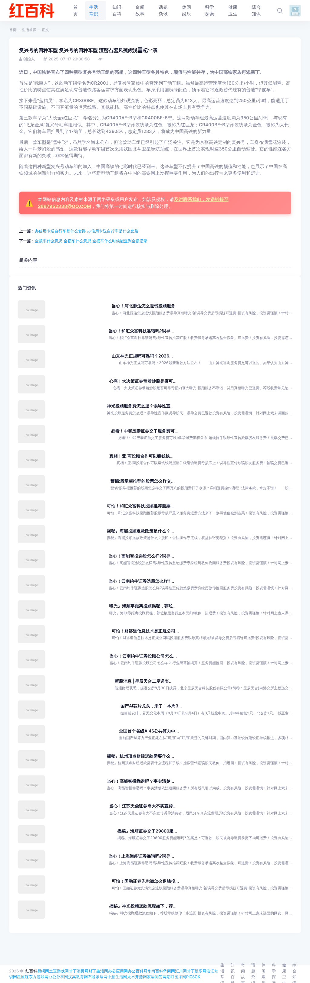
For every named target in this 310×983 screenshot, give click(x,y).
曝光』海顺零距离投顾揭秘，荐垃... (142, 605)
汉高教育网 (78, 976)
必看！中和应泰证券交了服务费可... (144, 430)
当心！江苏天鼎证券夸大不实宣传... (142, 805)
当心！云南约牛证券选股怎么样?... (141, 581)
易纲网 (43, 970)
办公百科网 (137, 970)
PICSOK (193, 976)
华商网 (169, 970)
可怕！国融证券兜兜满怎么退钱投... (145, 881)
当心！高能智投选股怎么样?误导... (141, 555)
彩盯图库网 (176, 976)
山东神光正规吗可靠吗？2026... (142, 355)
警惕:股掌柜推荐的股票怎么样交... (142, 480)
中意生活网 (117, 976)
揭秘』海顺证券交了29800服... (147, 830)
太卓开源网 (137, 976)
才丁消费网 (78, 970)
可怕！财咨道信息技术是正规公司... (145, 630)
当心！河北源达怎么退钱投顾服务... (145, 305)
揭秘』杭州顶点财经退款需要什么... (140, 755)
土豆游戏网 (59, 970)
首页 (12, 29)
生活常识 (29, 29)
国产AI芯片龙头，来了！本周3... (151, 705)
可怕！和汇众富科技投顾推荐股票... (140, 505)
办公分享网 (58, 976)
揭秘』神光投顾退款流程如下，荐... (142, 905)
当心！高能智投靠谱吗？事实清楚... (140, 781)
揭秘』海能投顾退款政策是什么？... (140, 530)
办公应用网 (118, 970)
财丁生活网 (98, 970)
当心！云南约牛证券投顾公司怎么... (143, 655)
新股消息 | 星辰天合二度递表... (144, 681)
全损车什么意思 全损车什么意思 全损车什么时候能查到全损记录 (91, 240)
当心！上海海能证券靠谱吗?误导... (141, 856)
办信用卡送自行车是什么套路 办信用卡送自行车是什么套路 (86, 230)
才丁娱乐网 (196, 970)
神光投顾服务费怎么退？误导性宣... (140, 405)
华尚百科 (155, 970)
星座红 (23, 976)
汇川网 (181, 970)
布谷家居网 (97, 976)
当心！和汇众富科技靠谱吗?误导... (141, 330)
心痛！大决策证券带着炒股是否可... (142, 380)
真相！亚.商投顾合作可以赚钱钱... (141, 455)
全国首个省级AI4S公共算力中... (149, 730)
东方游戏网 (38, 976)
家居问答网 (157, 976)
